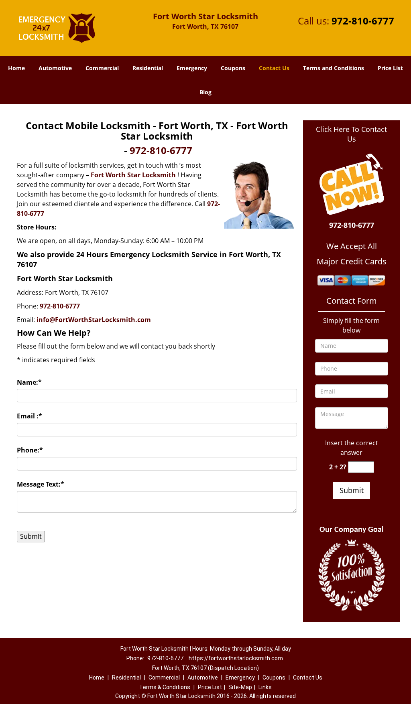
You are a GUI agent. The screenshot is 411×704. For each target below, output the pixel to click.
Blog (205, 92)
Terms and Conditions (333, 68)
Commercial (102, 68)
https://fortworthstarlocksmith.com (236, 658)
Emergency (192, 68)
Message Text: (40, 484)
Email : (29, 416)
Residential (147, 68)
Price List (390, 68)
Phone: (30, 450)
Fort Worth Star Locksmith (133, 174)
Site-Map (240, 687)
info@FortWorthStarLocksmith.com (94, 319)
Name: (29, 382)
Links (265, 687)
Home (16, 68)
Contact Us (274, 68)
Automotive (55, 68)
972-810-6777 (363, 20)
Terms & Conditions (164, 687)
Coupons (233, 68)
